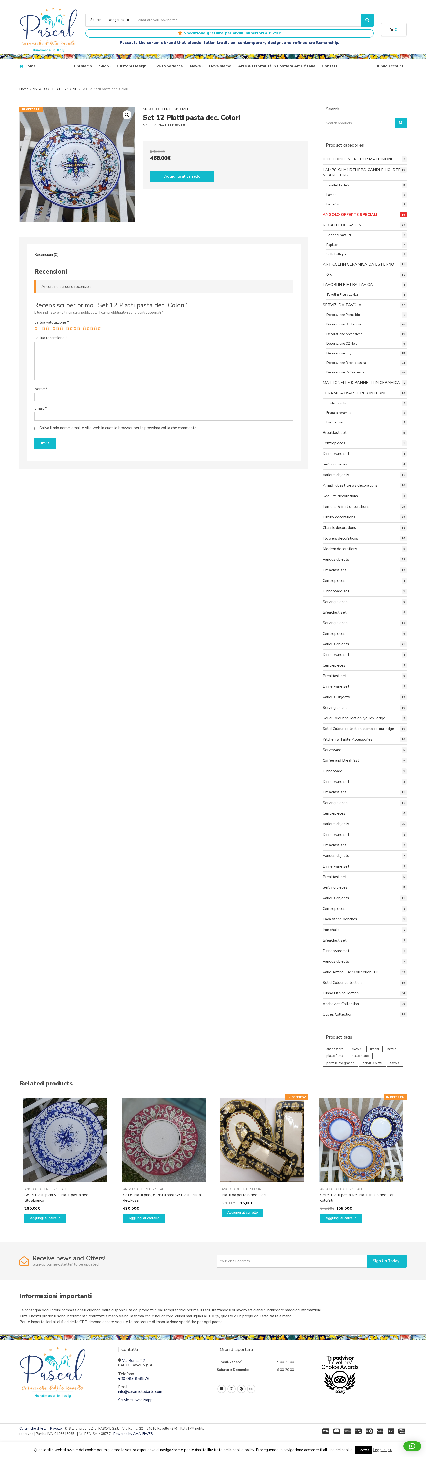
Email (40, 408)
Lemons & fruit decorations (346, 506)
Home (30, 66)
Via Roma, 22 (133, 1360)
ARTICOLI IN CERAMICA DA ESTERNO (358, 264)
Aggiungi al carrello (182, 176)
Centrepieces (334, 443)
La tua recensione (50, 338)
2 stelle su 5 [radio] (45, 329)
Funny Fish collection (341, 993)
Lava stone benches (340, 919)
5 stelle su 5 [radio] (91, 329)
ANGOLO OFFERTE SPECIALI (55, 89)
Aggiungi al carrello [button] (45, 1218)
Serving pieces (335, 464)
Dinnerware (332, 771)
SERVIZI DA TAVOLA (342, 305)
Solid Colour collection (342, 982)
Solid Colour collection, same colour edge (358, 728)
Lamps (331, 195)
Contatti (330, 66)
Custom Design (131, 66)
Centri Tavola (336, 403)
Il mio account (390, 66)
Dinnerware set (336, 453)
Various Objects (336, 697)
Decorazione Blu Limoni (343, 324)
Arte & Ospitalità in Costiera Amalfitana (276, 66)
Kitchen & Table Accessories (348, 739)
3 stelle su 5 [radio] (57, 329)
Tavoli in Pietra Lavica (342, 295)
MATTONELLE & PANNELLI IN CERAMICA (361, 382)
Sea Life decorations (340, 496)
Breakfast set (335, 432)
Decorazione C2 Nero (342, 343)
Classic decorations (339, 527)
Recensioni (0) (46, 254)
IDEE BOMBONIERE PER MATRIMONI (357, 159)
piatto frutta (334, 1056)
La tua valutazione (51, 322)
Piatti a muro (335, 422)
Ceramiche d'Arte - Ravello (40, 1428)
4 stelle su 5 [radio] (72, 329)
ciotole (357, 1049)
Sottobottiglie (336, 254)
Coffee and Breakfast (341, 760)
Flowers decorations (340, 538)
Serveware (332, 750)
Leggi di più (382, 1449)
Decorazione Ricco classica (346, 363)
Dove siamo (220, 66)
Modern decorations (340, 549)
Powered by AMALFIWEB (133, 1433)
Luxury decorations (339, 517)
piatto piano (360, 1056)
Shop (104, 66)
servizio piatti (372, 1063)
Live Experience (168, 66)
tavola (395, 1063)
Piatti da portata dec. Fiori (244, 1195)
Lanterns (332, 204)
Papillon (332, 245)
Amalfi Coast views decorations (350, 485)
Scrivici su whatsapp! (135, 1400)
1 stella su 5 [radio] (36, 329)
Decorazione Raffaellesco (345, 372)
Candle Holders (338, 185)
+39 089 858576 (134, 1378)
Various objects (336, 475)
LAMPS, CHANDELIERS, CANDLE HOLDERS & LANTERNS (363, 172)
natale (391, 1049)
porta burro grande (340, 1063)
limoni (374, 1049)
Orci (329, 274)
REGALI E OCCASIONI (342, 225)
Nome (41, 389)
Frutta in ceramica (339, 413)
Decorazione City (338, 353)
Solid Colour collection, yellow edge (354, 718)
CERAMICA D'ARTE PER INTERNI (354, 393)
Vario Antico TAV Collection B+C (351, 972)
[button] (127, 114)
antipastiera (334, 1049)
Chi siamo (83, 66)
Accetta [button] (363, 1450)
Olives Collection (337, 1014)
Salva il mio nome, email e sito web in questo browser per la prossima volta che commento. (118, 428)
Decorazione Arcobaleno (344, 334)
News (195, 66)
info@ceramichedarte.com (140, 1391)
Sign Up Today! (386, 1261)
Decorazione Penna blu (343, 315)
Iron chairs (331, 929)
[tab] (46, 255)
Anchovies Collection (341, 1004)
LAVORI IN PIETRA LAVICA (348, 284)
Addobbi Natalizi (338, 235)
